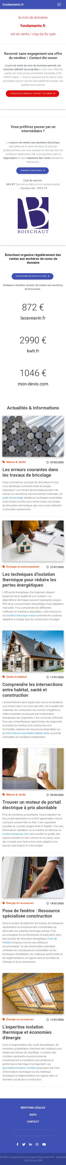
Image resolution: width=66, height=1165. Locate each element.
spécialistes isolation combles (19, 1067)
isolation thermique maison (21, 615)
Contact (33, 1121)
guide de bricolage (12, 497)
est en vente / (33, 34)
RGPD (33, 1114)
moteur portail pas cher (15, 834)
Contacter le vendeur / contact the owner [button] (31, 93)
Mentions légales (33, 1107)
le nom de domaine (33, 17)
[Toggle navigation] (59, 4)
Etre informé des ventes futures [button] (31, 276)
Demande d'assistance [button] (31, 170)
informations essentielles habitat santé (27, 733)
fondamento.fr (33, 25)
